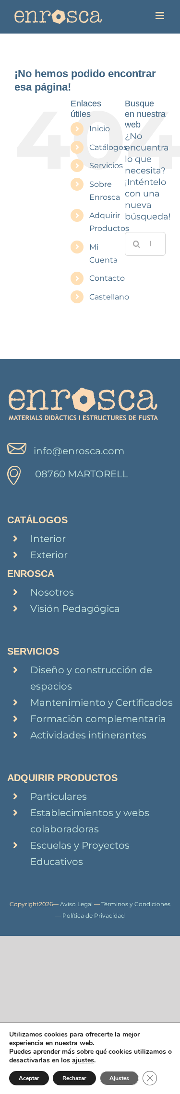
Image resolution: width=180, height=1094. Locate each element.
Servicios (106, 165)
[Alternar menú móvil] (161, 16)
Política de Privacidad (93, 915)
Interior (48, 538)
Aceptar (29, 1078)
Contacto (107, 278)
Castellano (109, 296)
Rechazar (74, 1078)
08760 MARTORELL (81, 474)
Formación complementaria (98, 719)
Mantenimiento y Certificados (101, 702)
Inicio (99, 128)
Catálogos (108, 147)
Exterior (49, 555)
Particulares (58, 796)
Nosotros (52, 592)
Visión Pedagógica (75, 608)
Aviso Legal (76, 904)
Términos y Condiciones (135, 904)
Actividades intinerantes (88, 735)
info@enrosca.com (79, 451)
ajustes (83, 1060)
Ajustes (119, 1078)
